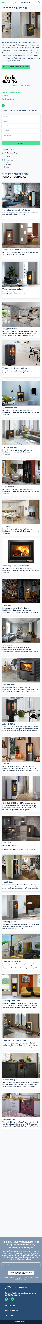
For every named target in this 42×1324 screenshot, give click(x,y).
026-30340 (7, 156)
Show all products (21, 86)
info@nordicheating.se (11, 153)
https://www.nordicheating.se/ (11, 92)
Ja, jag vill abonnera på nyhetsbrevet (21, 1273)
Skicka (21, 143)
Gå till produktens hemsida (16, 67)
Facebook (5, 95)
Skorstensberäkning (8, 99)
